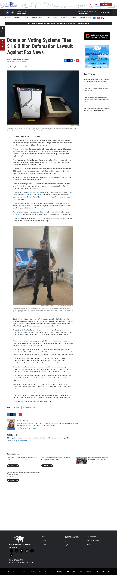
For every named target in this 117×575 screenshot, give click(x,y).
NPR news (16, 407)
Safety (88, 18)
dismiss (42, 212)
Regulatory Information (71, 545)
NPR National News (29, 407)
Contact (44, 540)
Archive (89, 544)
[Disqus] (58, 507)
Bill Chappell (25, 59)
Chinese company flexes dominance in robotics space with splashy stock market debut (96, 99)
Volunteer (95, 4)
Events (73, 18)
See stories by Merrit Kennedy (27, 428)
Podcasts (17, 18)
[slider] (15, 12)
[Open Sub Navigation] (11, 18)
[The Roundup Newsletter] (97, 56)
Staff (66, 541)
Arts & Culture (36, 18)
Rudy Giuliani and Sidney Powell (31, 195)
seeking (35, 212)
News (26, 18)
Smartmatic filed (23, 206)
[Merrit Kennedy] (11, 424)
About (55, 18)
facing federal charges (20, 332)
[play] (7, 12)
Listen (7, 18)
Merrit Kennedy (17, 59)
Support (64, 18)
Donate (107, 4)
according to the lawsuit (50, 151)
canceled (19, 214)
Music (47, 18)
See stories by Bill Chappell (17, 441)
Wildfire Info (2, 44)
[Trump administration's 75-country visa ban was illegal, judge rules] (81, 460)
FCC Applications (91, 536)
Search (82, 18)
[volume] (12, 12)
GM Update (2, 31)
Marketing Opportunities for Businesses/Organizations (72, 537)
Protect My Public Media (93, 540)
